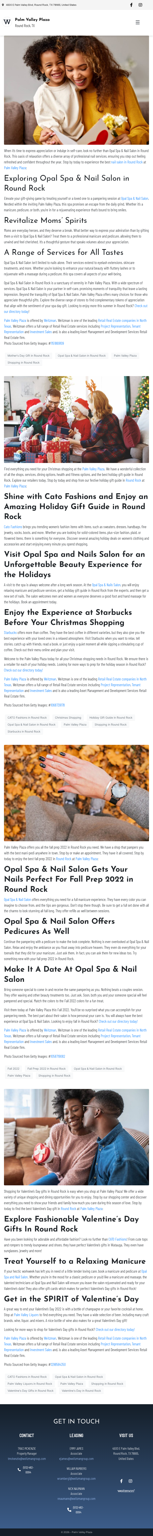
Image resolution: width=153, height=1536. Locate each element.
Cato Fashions (13, 526)
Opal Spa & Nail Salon (134, 198)
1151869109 (57, 343)
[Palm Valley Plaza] (7, 22)
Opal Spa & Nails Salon (106, 584)
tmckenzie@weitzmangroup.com (27, 1458)
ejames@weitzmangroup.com (76, 1458)
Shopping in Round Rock (24, 362)
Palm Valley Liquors (26, 1314)
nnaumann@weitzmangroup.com (76, 1498)
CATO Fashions (118, 1239)
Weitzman (50, 320)
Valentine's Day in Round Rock (81, 1390)
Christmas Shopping (68, 717)
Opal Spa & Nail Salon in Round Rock (82, 355)
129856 (55, 1364)
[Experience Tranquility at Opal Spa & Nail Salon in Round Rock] (76, 90)
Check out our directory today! (23, 670)
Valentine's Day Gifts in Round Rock (31, 1390)
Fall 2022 (13, 1068)
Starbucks (10, 632)
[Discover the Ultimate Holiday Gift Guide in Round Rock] (76, 419)
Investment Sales (41, 331)
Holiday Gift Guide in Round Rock (110, 717)
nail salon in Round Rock (127, 162)
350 (63, 1364)
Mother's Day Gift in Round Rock (29, 355)
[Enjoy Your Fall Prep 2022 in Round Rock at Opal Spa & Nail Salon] (76, 793)
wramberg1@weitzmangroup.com (76, 1478)
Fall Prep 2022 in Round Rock (46, 1068)
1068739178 (58, 705)
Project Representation (115, 326)
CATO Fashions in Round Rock (27, 717)
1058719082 (58, 1056)
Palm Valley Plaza (32, 20)
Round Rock (133, 480)
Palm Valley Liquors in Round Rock (30, 1383)
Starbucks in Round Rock (24, 731)
